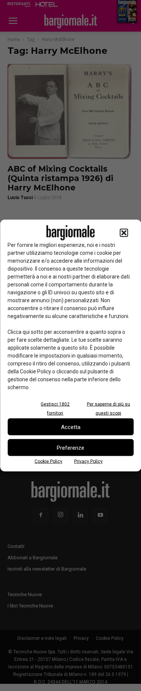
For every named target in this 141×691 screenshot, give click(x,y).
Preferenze (70, 447)
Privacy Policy (88, 461)
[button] (123, 233)
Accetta (70, 426)
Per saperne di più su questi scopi (108, 409)
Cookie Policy (48, 461)
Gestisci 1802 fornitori (55, 409)
